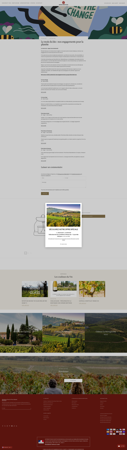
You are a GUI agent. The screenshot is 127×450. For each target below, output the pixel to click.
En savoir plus (63, 244)
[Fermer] (79, 205)
